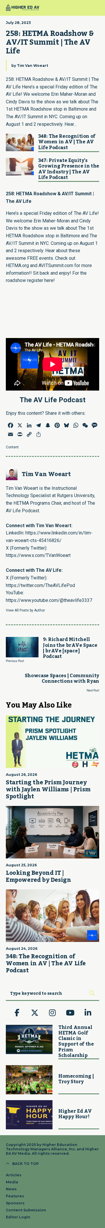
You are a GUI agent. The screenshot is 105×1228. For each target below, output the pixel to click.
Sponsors (15, 1203)
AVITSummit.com (55, 265)
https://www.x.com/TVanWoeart (38, 555)
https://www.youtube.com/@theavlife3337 (49, 600)
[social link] (17, 1013)
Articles (13, 1175)
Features (15, 1196)
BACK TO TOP (25, 1163)
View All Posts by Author (25, 610)
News (11, 1189)
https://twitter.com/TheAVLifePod (40, 585)
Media (12, 1182)
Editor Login (18, 1217)
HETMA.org (17, 265)
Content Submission (26, 1210)
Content (12, 447)
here (48, 280)
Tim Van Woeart (32, 65)
